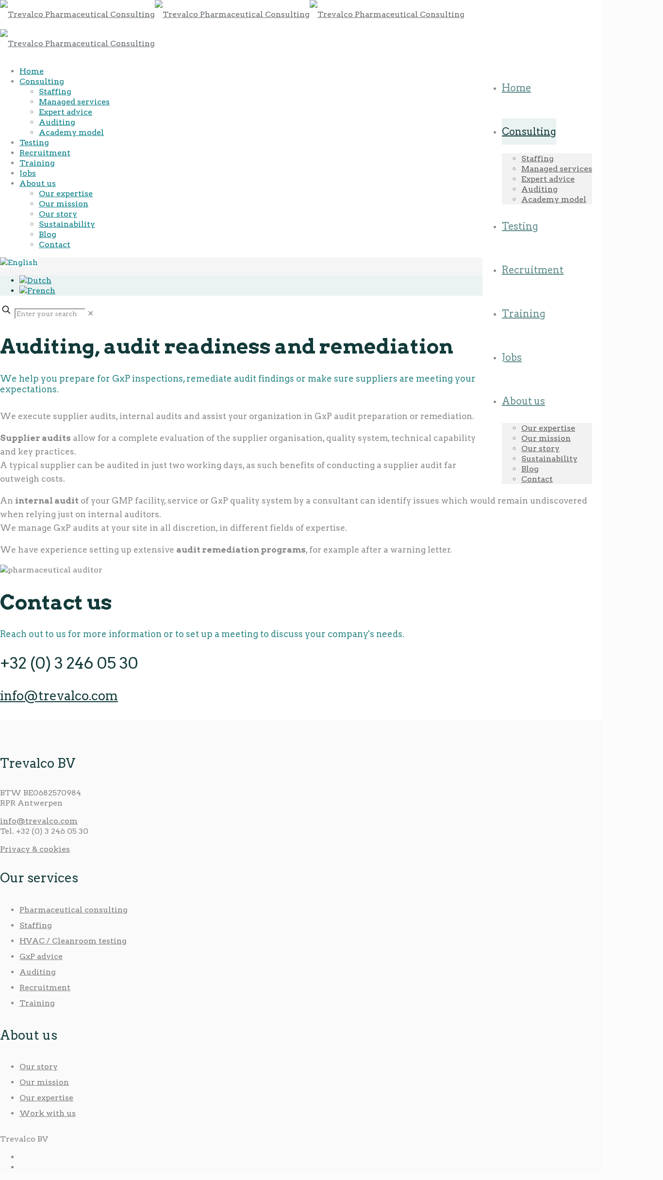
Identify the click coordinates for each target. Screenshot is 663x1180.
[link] (90, 313)
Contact (54, 244)
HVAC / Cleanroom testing (73, 940)
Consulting (41, 81)
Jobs (27, 173)
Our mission (63, 203)
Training (37, 163)
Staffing (55, 91)
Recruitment (44, 152)
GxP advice (41, 956)
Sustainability (67, 224)
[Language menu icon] (19, 262)
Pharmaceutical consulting (73, 909)
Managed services (74, 101)
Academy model (71, 132)
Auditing (57, 122)
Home (31, 71)
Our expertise (66, 193)
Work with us (47, 1113)
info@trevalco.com (59, 695)
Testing (34, 142)
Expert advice (65, 112)
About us (37, 183)
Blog (47, 234)
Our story (58, 214)
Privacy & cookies (35, 849)
